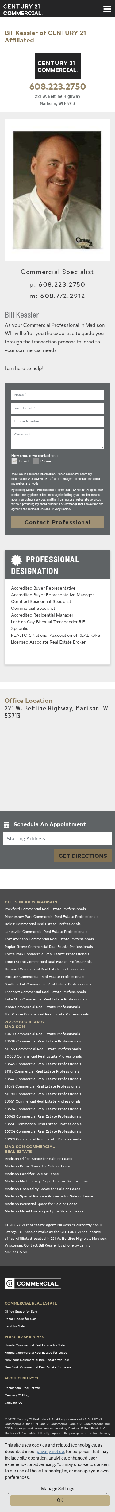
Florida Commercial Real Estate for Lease (36, 1352)
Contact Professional (58, 522)
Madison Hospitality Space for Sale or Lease (42, 1188)
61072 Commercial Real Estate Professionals (42, 1086)
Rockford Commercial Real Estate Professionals (45, 909)
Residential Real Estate (22, 1388)
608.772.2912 (62, 295)
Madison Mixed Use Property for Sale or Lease (44, 1211)
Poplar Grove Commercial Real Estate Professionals (49, 946)
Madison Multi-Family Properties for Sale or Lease (47, 1181)
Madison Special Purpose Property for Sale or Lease (49, 1196)
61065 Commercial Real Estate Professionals (43, 1048)
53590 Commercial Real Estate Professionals (43, 1124)
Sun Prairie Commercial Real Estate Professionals (47, 1014)
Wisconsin (13, 1245)
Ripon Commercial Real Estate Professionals (42, 1006)
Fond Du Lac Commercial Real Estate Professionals (48, 961)
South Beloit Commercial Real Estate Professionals (48, 984)
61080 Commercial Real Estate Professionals (43, 1094)
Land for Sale (15, 1326)
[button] (57, 825)
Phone (45, 461)
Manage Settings (57, 1488)
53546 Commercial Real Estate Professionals (43, 1079)
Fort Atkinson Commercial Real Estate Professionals (49, 939)
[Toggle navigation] (107, 6)
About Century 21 (21, 1378)
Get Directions (83, 855)
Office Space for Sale (21, 1311)
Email (24, 461)
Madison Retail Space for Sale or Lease (38, 1166)
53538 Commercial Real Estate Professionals (43, 1041)
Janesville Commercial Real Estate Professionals (46, 931)
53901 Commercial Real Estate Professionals (43, 1139)
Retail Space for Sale (20, 1319)
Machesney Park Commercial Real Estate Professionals (51, 916)
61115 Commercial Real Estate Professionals (42, 1071)
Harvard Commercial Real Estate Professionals (45, 969)
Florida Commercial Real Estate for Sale (35, 1345)
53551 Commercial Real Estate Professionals (43, 1101)
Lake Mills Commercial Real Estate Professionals (46, 999)
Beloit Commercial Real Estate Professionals (43, 924)
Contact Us (13, 1402)
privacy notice (50, 1451)
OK (60, 1500)
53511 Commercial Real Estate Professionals (42, 1033)
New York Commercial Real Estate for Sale (37, 1360)
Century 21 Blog (17, 1395)
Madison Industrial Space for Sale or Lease (41, 1203)
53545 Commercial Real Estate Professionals (43, 1063)
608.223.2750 (57, 86)
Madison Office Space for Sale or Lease (38, 1158)
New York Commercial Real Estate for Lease (38, 1367)
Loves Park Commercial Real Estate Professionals (47, 954)
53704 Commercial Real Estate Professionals (43, 1131)
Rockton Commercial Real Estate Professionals (44, 976)
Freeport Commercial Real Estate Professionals (45, 991)
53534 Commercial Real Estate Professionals (43, 1109)
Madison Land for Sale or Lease (32, 1173)
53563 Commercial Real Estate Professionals (43, 1116)
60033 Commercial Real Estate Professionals (43, 1056)
